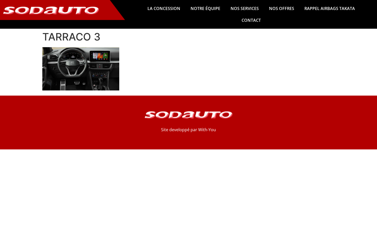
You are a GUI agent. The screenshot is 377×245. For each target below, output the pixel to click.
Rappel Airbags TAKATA (329, 8)
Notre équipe (205, 8)
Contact (251, 20)
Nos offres (281, 8)
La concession (163, 8)
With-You (207, 129)
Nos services (245, 8)
